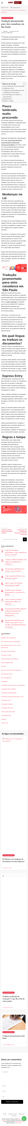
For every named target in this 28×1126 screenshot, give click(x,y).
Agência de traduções (8, 638)
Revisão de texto (6, 674)
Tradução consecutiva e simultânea (13, 685)
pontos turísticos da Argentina (11, 670)
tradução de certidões (8, 689)
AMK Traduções (11, 302)
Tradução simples (7, 704)
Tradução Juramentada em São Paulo (13, 1037)
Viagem (3, 719)
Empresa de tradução (8, 651)
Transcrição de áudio (8, 711)
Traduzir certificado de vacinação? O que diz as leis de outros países (13, 998)
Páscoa (3, 666)
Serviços (21, 1114)
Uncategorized (6, 715)
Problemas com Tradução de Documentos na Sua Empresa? (13, 860)
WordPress (18, 1123)
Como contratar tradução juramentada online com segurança (13, 601)
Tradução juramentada (8, 693)
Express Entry (7, 99)
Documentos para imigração (10, 641)
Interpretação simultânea (9, 659)
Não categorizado (7, 17)
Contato (14, 1115)
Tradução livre (6, 700)
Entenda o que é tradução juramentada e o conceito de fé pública (15, 592)
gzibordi (5, 31)
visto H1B (4, 723)
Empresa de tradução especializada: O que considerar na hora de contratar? (16, 552)
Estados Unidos (6, 655)
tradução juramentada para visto (12, 696)
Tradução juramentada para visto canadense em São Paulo (13, 91)
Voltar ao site (12, 1114)
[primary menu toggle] (2, 2)
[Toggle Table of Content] (23, 83)
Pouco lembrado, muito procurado (13, 86)
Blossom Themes (20, 1121)
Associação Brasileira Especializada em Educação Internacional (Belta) (11, 142)
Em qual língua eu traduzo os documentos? (12, 95)
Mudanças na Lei (8, 88)
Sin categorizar (6, 678)
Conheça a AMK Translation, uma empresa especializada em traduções (16, 561)
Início (4, 1114)
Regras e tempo (8, 101)
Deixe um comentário (7, 32)
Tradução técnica (7, 708)
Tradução (4, 681)
